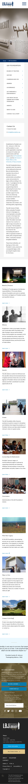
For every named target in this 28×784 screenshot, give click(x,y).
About (5, 758)
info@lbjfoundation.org (14, 132)
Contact (5, 760)
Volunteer (12, 758)
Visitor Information (13, 746)
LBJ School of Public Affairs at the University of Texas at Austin (14, 159)
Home (4, 60)
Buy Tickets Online (13, 751)
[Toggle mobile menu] (24, 4)
